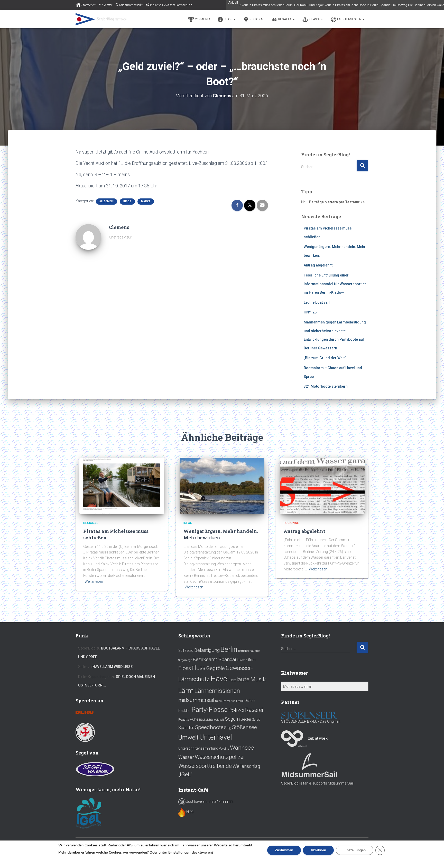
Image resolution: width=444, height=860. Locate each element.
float (252, 659)
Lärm (185, 690)
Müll (241, 701)
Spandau (186, 727)
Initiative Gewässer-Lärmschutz (171, 5)
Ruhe (194, 719)
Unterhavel (215, 737)
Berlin (228, 649)
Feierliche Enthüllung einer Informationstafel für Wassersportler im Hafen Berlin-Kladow (335, 283)
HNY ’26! (311, 312)
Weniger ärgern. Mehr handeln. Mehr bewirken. (220, 534)
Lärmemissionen (217, 690)
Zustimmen (284, 850)
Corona (242, 660)
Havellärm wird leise (112, 667)
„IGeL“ (185, 774)
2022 (190, 651)
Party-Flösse (209, 709)
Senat (256, 719)
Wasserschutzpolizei (220, 757)
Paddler (184, 711)
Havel (219, 678)
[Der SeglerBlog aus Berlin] (101, 19)
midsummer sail (226, 701)
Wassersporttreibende (205, 766)
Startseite (87, 5)
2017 (182, 650)
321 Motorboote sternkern (326, 386)
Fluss (198, 668)
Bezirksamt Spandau (215, 659)
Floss (184, 668)
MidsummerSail (130, 5)
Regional (256, 19)
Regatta (285, 19)
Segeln (232, 719)
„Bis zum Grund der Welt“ (325, 358)
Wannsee (242, 747)
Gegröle (215, 668)
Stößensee (244, 727)
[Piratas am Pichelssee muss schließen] (121, 486)
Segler (245, 719)
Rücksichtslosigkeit (211, 719)
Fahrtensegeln (349, 19)
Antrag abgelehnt (318, 265)
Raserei (254, 710)
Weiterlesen (431, 5)
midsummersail (196, 700)
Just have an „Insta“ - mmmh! (209, 801)
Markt (145, 201)
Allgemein (106, 201)
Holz (232, 680)
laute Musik (251, 679)
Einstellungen (179, 852)
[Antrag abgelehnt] (322, 486)
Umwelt (188, 737)
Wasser (186, 757)
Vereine (224, 748)
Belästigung (207, 650)
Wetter (108, 5)
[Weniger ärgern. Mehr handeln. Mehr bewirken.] (222, 486)
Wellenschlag (246, 766)
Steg (227, 728)
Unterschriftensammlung (198, 748)
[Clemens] (88, 237)
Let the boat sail (317, 302)
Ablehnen (318, 850)
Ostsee (249, 701)
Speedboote (209, 727)
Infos (228, 19)
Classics (316, 19)
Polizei (236, 710)
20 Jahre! (202, 19)
